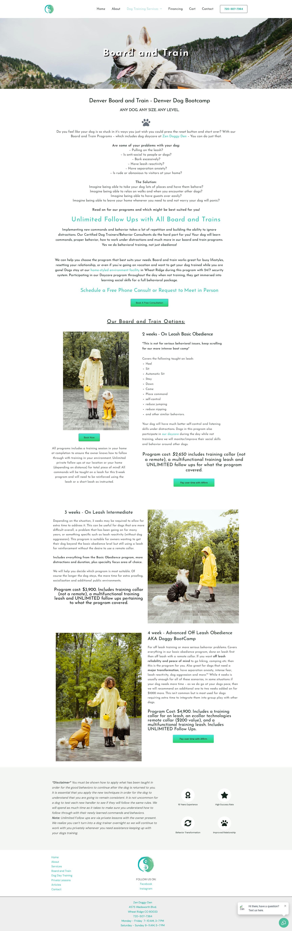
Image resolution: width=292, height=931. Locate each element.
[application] (160, 9)
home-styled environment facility (115, 270)
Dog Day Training (61, 875)
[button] (233, 9)
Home (101, 9)
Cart (192, 9)
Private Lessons (61, 880)
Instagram (146, 888)
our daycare (170, 434)
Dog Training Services (142, 9)
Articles (56, 884)
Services (56, 866)
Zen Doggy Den (174, 136)
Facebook (146, 884)
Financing (175, 9)
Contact (207, 9)
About (116, 9)
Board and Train (61, 871)
